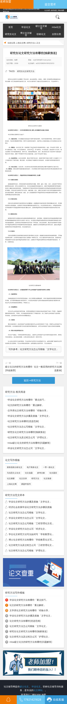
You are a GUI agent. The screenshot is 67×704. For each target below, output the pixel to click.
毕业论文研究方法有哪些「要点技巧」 (27, 399)
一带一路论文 (48, 467)
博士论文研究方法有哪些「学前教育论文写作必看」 (35, 539)
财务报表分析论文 (14, 467)
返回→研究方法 (32, 380)
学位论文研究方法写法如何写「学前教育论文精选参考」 (37, 534)
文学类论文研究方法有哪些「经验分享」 (28, 410)
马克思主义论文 (13, 473)
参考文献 (41, 473)
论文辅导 (47, 10)
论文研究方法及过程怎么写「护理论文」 (28, 437)
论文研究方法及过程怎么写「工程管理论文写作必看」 (36, 545)
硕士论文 (24, 686)
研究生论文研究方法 (25, 71)
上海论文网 (20, 43)
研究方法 (31, 43)
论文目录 (23, 478)
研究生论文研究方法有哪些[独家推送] (27, 432)
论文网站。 (39, 690)
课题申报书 (26, 484)
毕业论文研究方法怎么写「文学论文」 (27, 448)
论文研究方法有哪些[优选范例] (23, 421)
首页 (10, 27)
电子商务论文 (32, 467)
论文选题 (29, 473)
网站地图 (61, 10)
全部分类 (56, 34)
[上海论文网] (12, 17)
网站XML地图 (39, 694)
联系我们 (25, 694)
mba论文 (56, 27)
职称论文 (41, 34)
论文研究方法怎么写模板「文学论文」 (27, 426)
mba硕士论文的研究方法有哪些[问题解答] (29, 442)
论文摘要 (11, 478)
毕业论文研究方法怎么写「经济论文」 (28, 528)
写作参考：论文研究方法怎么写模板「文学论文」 (33, 349)
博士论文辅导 (26, 34)
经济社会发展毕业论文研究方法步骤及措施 (30, 507)
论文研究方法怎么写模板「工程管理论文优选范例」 (35, 523)
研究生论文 (10, 34)
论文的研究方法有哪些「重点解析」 (26, 405)
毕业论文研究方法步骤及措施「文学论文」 (29, 416)
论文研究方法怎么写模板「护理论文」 (28, 550)
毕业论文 (25, 27)
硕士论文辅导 (41, 27)
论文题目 (53, 473)
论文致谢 (47, 478)
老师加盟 (54, 10)
